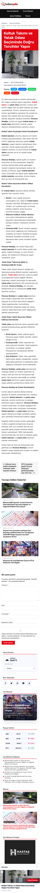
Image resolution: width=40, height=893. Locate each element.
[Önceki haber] (29, 698)
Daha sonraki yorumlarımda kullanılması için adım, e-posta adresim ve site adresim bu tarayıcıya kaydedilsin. (19, 636)
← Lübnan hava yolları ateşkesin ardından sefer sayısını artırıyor (9, 467)
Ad (3, 605)
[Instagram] (17, 683)
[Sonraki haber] (33, 698)
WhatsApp (32, 89)
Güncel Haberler (13, 11)
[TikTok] (29, 683)
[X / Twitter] (11, 683)
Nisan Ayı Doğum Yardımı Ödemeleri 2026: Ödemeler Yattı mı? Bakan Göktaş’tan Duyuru (19, 781)
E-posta (5, 614)
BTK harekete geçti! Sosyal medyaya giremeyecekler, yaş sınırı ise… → (28, 468)
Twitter (14, 89)
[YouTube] (23, 683)
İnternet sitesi (7, 622)
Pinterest (15, 93)
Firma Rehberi (28, 11)
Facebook (22, 89)
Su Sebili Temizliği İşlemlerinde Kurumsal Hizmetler (18, 777)
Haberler (4, 23)
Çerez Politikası (15, 16)
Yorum (5, 585)
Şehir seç (9, 664)
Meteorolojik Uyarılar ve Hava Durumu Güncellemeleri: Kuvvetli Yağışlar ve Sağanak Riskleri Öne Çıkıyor (19, 762)
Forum (27, 16)
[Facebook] (5, 683)
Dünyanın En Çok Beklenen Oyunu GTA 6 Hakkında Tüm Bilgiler (18, 773)
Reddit (7, 93)
